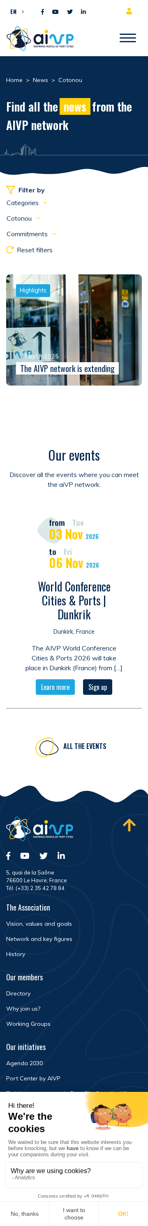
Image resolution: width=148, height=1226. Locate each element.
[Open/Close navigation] (127, 39)
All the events (84, 746)
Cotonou (20, 218)
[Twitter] (70, 12)
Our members (24, 977)
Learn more (55, 687)
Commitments (28, 234)
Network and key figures (39, 939)
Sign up (97, 687)
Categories (23, 203)
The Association (28, 907)
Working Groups (28, 1023)
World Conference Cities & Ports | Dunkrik (74, 600)
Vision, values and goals (39, 923)
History (15, 954)
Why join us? (23, 1008)
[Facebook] (42, 12)
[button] (15, 11)
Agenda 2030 (24, 1063)
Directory (18, 993)
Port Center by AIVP (33, 1078)
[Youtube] (55, 12)
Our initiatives (26, 1046)
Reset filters (35, 250)
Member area (130, 11)
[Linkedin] (83, 12)
